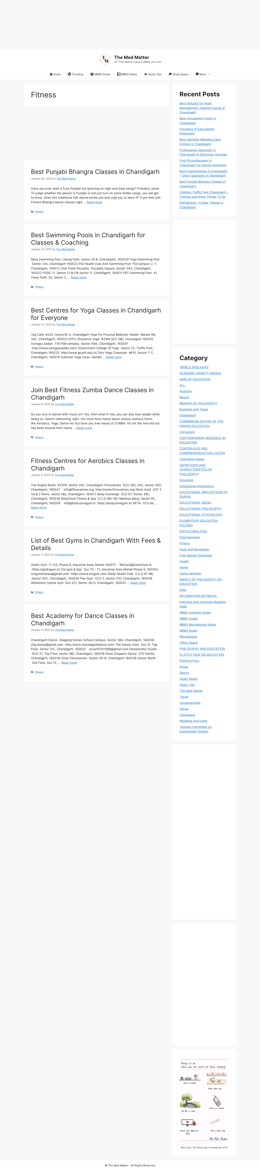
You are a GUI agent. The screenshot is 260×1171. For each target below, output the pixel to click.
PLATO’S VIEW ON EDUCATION (202, 654)
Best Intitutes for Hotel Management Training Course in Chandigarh (202, 108)
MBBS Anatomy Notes (195, 612)
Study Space (180, 74)
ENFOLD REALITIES (193, 531)
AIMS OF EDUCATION (195, 379)
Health (184, 561)
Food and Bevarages (194, 549)
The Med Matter (131, 57)
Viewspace (187, 715)
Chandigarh (188, 415)
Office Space (189, 642)
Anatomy (186, 391)
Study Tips (154, 74)
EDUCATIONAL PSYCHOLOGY (201, 514)
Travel (184, 697)
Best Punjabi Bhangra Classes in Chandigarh (95, 171)
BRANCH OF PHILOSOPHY (199, 403)
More (203, 74)
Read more (94, 202)
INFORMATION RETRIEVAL (198, 596)
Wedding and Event (193, 721)
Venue (184, 709)
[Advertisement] (106, 25)
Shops (184, 667)
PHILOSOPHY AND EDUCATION (202, 648)
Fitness (39, 211)
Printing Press (189, 661)
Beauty (184, 397)
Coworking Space (192, 459)
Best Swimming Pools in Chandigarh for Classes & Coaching (88, 238)
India (183, 590)
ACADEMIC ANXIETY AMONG (200, 373)
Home (57, 74)
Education (187, 480)
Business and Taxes (194, 409)
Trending (77, 74)
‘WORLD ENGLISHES (194, 367)
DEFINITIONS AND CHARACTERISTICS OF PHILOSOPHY (196, 469)
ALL (182, 385)
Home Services (190, 573)
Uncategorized (190, 703)
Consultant (187, 432)
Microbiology (189, 636)
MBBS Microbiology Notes (198, 624)
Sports (184, 673)
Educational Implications (197, 486)
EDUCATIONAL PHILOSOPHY (200, 508)
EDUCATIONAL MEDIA (195, 502)
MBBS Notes (129, 74)
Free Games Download (196, 555)
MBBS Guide (102, 74)
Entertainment (190, 537)
